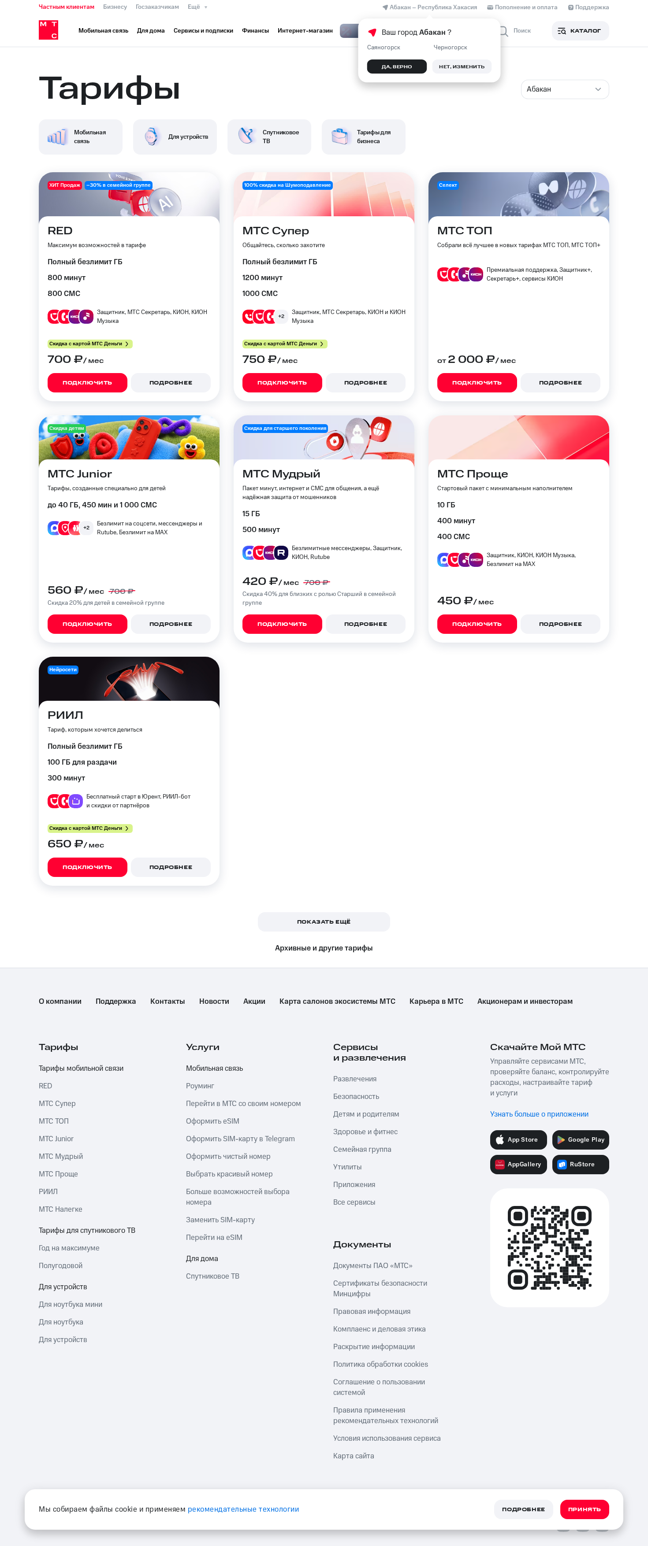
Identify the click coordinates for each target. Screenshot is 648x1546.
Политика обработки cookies (380, 1364)
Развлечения (354, 1079)
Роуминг (200, 1086)
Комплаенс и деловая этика (379, 1329)
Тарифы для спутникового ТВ (87, 1230)
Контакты (167, 1001)
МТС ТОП (54, 1121)
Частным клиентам (66, 7)
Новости (214, 1001)
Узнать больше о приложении (539, 1114)
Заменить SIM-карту (220, 1220)
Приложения (354, 1185)
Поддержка (116, 1001)
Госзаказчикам (157, 7)
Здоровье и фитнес (365, 1132)
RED (45, 1086)
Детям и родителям (366, 1114)
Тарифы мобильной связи (81, 1068)
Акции (254, 1001)
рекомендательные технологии (243, 1509)
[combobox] (565, 89)
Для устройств (63, 1287)
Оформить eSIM (212, 1121)
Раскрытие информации (374, 1347)
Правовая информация (371, 1311)
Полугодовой (60, 1266)
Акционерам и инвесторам (525, 1001)
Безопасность (356, 1096)
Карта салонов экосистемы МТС (337, 1001)
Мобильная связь (214, 1068)
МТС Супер (57, 1103)
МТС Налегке (60, 1209)
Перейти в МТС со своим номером (243, 1103)
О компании (60, 1001)
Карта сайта (353, 1456)
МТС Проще (58, 1174)
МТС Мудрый (61, 1156)
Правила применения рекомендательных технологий (385, 1415)
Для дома (202, 1259)
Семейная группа (362, 1149)
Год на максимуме (69, 1248)
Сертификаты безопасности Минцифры (380, 1288)
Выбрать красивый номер (229, 1174)
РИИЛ (48, 1192)
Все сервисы (354, 1202)
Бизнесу (115, 7)
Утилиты (347, 1167)
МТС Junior (56, 1139)
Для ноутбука (61, 1322)
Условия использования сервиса (387, 1438)
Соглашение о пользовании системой (379, 1387)
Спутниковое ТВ (212, 1276)
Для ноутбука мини (70, 1304)
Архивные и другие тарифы (324, 948)
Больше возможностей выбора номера (238, 1197)
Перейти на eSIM (214, 1237)
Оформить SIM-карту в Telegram (240, 1139)
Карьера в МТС (436, 1001)
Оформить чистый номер (228, 1156)
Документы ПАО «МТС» (373, 1266)
